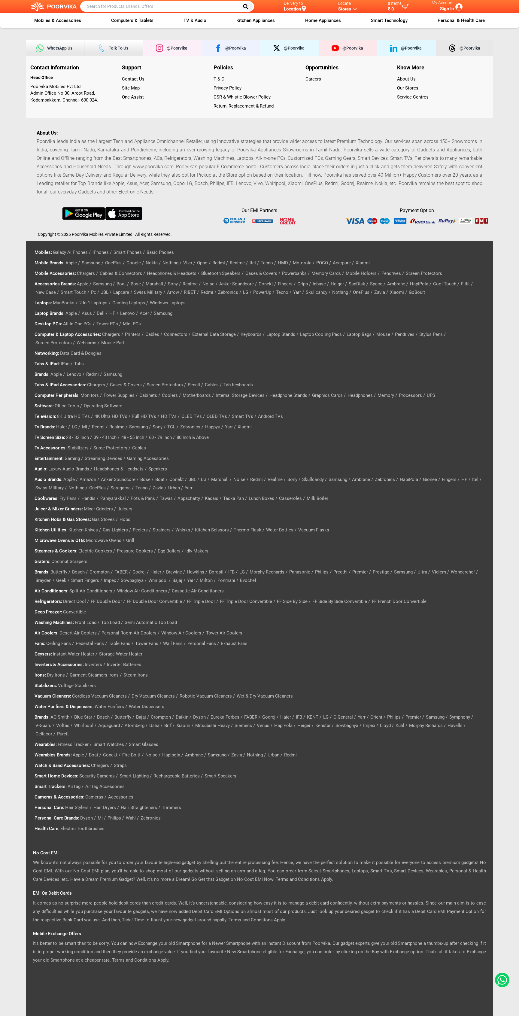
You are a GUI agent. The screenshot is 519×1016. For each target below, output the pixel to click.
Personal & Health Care (461, 20)
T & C (219, 79)
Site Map (131, 88)
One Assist (133, 97)
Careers (313, 79)
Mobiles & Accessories (57, 20)
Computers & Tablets (132, 20)
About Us (406, 79)
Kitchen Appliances (255, 20)
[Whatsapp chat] (501, 980)
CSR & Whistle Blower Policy (242, 97)
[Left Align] (248, 6)
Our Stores (407, 88)
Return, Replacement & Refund (244, 106)
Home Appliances (323, 20)
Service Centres (413, 97)
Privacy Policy (227, 88)
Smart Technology (389, 20)
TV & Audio (195, 20)
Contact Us (133, 79)
